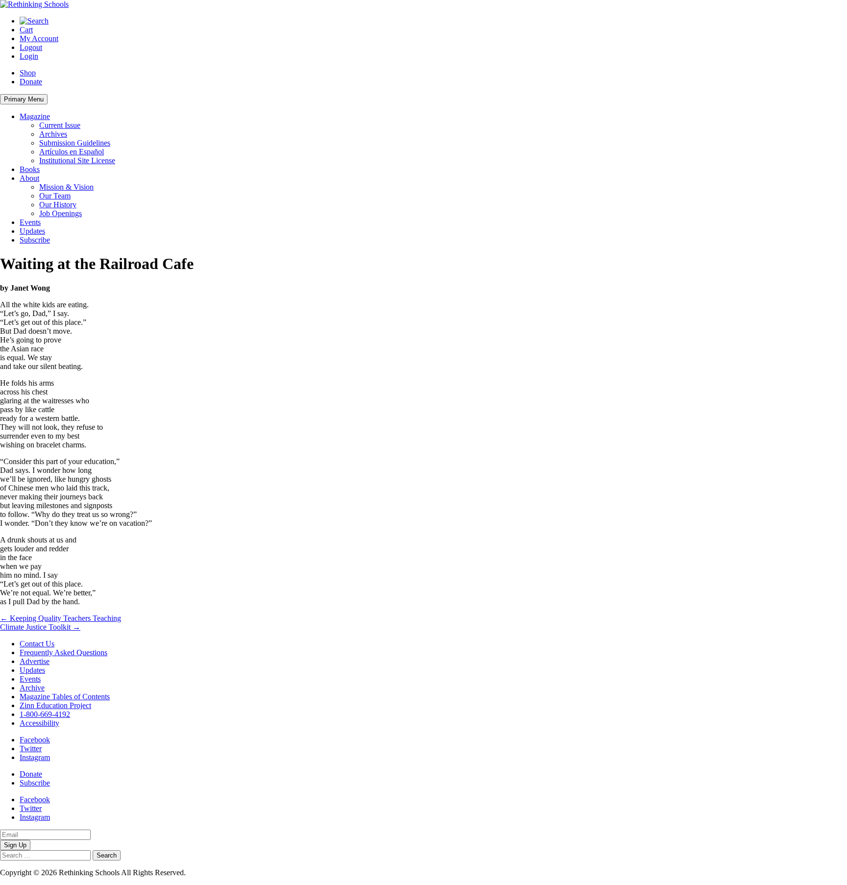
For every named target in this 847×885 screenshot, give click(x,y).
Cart (26, 29)
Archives (53, 134)
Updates (32, 231)
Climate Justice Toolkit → (40, 627)
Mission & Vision (66, 187)
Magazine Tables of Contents (65, 696)
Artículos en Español (71, 152)
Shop (28, 73)
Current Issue (59, 125)
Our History (57, 204)
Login (29, 56)
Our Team (55, 196)
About (29, 178)
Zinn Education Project (55, 705)
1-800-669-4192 (45, 714)
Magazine (35, 116)
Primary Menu (24, 99)
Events (30, 222)
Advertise (35, 661)
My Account (39, 38)
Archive (32, 688)
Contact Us (37, 643)
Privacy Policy (210, 872)
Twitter (31, 748)
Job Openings (60, 213)
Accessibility (39, 723)
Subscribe (35, 240)
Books (30, 169)
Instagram (35, 757)
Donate (31, 81)
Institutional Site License (77, 160)
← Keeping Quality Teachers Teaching (60, 618)
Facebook (35, 740)
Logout (31, 47)
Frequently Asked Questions (63, 652)
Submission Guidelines (74, 143)
